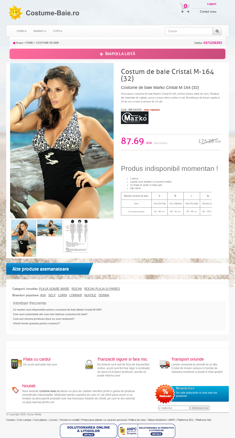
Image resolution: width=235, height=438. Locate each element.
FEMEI (29, 42)
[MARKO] (134, 117)
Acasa (19, 42)
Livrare (54, 419)
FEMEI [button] (20, 31)
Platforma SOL (185, 419)
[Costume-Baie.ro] (15, 12)
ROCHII (77, 289)
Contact (11, 419)
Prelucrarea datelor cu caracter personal (104, 419)
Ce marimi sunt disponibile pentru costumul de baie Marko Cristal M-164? (57, 309)
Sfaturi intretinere (157, 419)
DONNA (104, 295)
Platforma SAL (204, 419)
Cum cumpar (24, 419)
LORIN (62, 295)
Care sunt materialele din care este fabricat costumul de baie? (50, 314)
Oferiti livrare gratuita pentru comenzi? (36, 323)
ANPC (171, 419)
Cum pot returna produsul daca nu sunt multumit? (44, 318)
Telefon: (208, 43)
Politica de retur (137, 419)
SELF (52, 295)
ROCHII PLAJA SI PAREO (102, 289)
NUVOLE (90, 295)
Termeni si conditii (69, 419)
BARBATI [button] (39, 31)
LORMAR (75, 295)
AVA (43, 295)
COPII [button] (56, 31)
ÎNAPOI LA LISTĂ (120, 54)
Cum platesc (41, 419)
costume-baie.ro (49, 391)
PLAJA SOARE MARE (54, 289)
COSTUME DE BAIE (47, 42)
